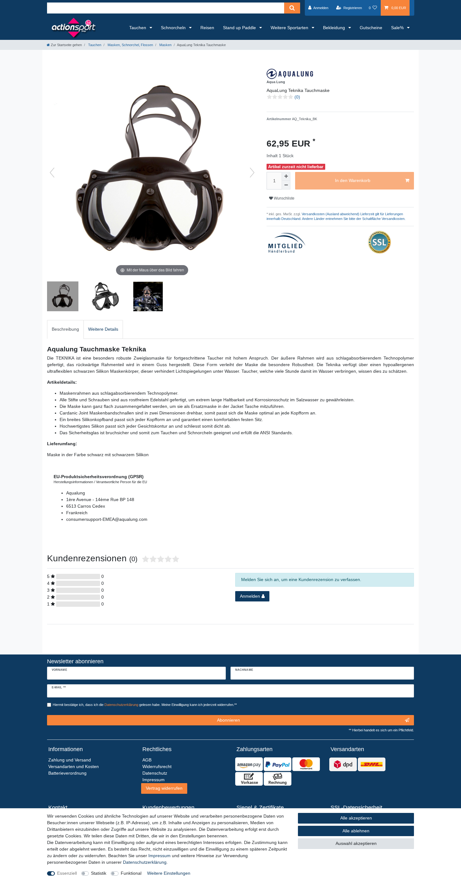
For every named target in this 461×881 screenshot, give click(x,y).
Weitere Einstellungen (168, 873)
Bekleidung (334, 27)
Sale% (398, 27)
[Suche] (292, 8)
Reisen (207, 27)
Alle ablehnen (355, 830)
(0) (297, 96)
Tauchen (138, 27)
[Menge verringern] (286, 185)
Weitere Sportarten (290, 27)
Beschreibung (65, 329)
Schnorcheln (174, 27)
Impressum (159, 855)
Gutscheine (371, 27)
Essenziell (67, 873)
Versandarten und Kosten (73, 766)
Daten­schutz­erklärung (145, 862)
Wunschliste (283, 198)
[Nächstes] (252, 172)
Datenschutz (154, 773)
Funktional (131, 873)
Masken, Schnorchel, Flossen (130, 45)
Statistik (98, 873)
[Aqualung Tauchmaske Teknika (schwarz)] (62, 297)
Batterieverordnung (67, 773)
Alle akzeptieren (356, 817)
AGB (146, 759)
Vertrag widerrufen (164, 788)
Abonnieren (228, 720)
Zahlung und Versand (69, 759)
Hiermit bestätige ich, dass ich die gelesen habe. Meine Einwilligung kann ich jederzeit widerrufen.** (145, 705)
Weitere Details (103, 329)
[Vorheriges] (52, 172)
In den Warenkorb (352, 180)
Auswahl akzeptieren (356, 843)
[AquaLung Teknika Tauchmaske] (105, 297)
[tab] (65, 329)
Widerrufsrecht (157, 766)
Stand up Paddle (240, 27)
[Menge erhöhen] (286, 176)
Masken (165, 45)
